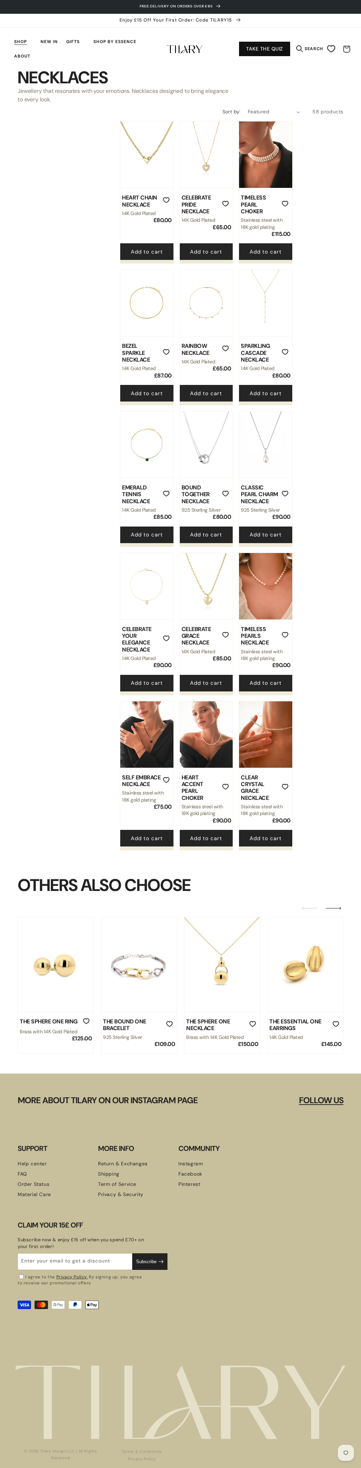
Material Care (34, 1194)
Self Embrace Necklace (141, 781)
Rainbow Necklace (195, 349)
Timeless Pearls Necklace (255, 636)
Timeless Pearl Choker (253, 204)
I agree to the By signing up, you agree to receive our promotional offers (80, 1280)
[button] (23, 42)
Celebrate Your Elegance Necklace (137, 639)
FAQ (22, 1174)
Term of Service (117, 1184)
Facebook (190, 1174)
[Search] (300, 47)
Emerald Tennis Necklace (136, 494)
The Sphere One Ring (49, 1021)
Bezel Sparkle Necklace (136, 353)
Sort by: (231, 111)
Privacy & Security (120, 1194)
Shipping (109, 1174)
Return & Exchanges (123, 1163)
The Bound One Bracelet (124, 1025)
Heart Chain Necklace (139, 201)
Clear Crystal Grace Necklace (255, 787)
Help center (32, 1163)
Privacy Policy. (72, 1277)
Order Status (33, 1184)
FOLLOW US (321, 1100)
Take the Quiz (264, 49)
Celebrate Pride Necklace (196, 204)
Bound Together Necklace (196, 494)
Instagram (190, 1163)
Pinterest (189, 1184)
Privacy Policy (142, 1458)
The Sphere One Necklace (208, 1025)
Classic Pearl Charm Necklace (259, 494)
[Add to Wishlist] (166, 201)
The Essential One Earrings (295, 1025)
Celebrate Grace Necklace (196, 636)
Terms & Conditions (142, 1451)
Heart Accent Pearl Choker (192, 787)
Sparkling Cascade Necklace (255, 353)
